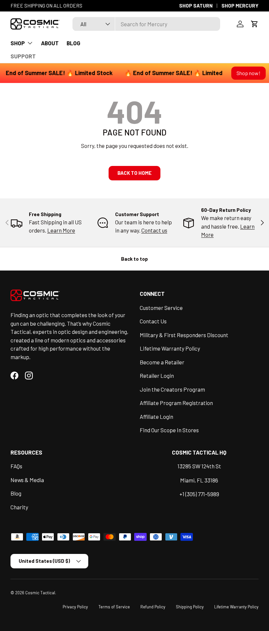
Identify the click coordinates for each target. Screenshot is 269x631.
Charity (19, 507)
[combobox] (146, 24)
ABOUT (50, 43)
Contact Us (153, 321)
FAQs (16, 466)
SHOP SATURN (196, 6)
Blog (15, 493)
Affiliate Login (156, 416)
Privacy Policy (75, 606)
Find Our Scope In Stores (169, 430)
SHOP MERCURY (240, 6)
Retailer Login (157, 375)
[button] (254, 24)
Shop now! (248, 73)
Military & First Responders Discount (184, 335)
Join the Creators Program (172, 389)
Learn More (61, 230)
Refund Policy (152, 606)
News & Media (27, 480)
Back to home (134, 173)
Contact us (154, 230)
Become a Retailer (162, 362)
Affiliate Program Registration (176, 402)
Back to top (134, 259)
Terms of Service (114, 606)
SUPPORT (23, 56)
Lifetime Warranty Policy (170, 348)
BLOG (73, 43)
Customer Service (161, 307)
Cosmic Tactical (40, 592)
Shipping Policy (190, 606)
